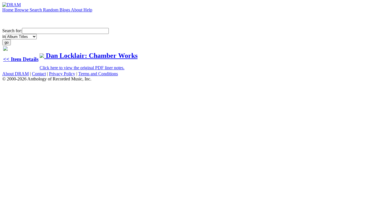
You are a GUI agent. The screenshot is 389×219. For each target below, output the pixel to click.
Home (8, 9)
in (4, 36)
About (77, 9)
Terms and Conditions (98, 73)
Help (87, 9)
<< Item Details (20, 59)
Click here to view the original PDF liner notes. (82, 67)
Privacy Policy (62, 73)
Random (51, 9)
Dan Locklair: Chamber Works (92, 55)
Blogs (65, 9)
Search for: (12, 30)
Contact (39, 73)
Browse (22, 9)
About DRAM (15, 73)
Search (36, 9)
